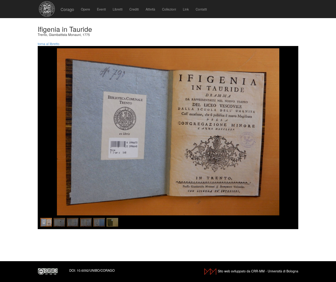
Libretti (118, 9)
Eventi (101, 9)
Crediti (134, 9)
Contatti (201, 9)
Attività (150, 9)
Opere (85, 9)
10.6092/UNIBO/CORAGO (96, 270)
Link (186, 9)
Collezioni (169, 9)
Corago (67, 9)
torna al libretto (48, 43)
